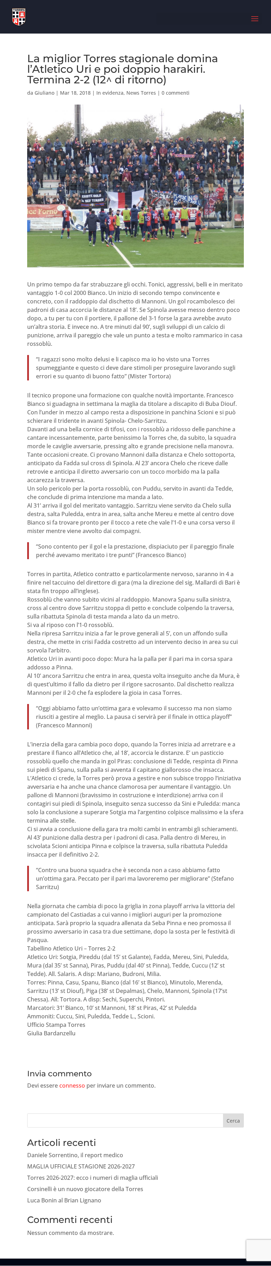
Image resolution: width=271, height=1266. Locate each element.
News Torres (141, 92)
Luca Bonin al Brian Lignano (64, 1200)
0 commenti (175, 92)
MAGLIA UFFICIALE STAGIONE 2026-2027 (81, 1166)
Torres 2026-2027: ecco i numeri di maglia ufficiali (92, 1178)
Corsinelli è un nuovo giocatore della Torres (85, 1189)
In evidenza (110, 92)
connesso (72, 1085)
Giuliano (44, 92)
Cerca (233, 1120)
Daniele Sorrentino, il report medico (75, 1155)
